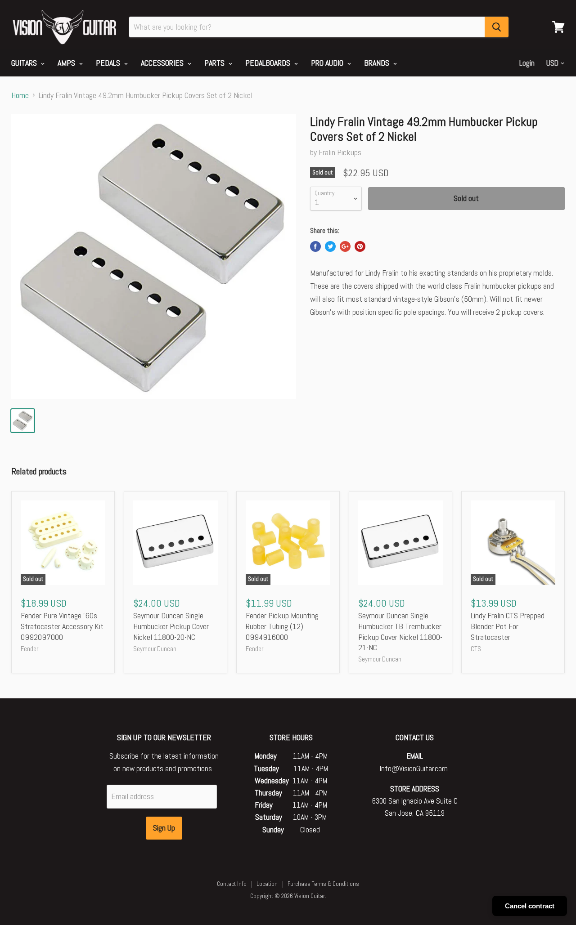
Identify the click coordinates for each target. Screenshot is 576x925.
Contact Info (232, 884)
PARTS (215, 63)
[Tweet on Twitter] (330, 246)
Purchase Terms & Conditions (323, 884)
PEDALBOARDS (268, 63)
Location (267, 884)
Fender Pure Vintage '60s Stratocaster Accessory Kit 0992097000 (62, 626)
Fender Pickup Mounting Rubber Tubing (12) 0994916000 (282, 626)
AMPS (67, 63)
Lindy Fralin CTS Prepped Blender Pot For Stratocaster (507, 626)
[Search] (496, 27)
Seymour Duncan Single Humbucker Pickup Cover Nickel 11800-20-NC (171, 626)
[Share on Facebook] (315, 246)
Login (527, 63)
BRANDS (377, 63)
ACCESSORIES (163, 63)
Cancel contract (529, 906)
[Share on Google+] (345, 246)
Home (20, 95)
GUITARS (25, 63)
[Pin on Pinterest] (360, 246)
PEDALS (109, 63)
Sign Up (164, 827)
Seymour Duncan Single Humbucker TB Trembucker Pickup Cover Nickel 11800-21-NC (400, 631)
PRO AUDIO (328, 63)
